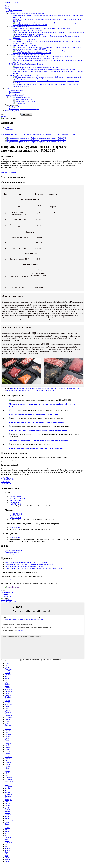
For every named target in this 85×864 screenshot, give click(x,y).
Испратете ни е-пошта (9, 173)
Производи (9, 129)
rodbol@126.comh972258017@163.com (17, 497)
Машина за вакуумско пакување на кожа (19, 131)
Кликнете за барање (8, 580)
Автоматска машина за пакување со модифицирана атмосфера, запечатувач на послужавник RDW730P (46, 388)
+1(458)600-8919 (7, 483)
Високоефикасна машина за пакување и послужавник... (34, 414)
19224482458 (5, 482)
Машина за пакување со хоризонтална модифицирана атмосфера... (39, 440)
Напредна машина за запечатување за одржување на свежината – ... (39, 430)
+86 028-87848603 (7, 480)
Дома (7, 127)
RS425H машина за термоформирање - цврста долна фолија (36, 448)
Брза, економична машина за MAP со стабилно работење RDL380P (31, 390)
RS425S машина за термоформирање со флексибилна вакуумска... (39, 422)
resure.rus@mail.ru (16, 527)
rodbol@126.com (7, 478)
